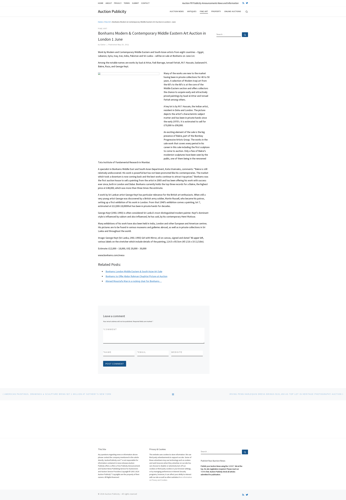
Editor (103, 45)
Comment (110, 329)
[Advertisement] (232, 82)
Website (176, 352)
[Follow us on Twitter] (247, 3)
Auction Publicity (112, 494)
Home (100, 22)
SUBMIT (231, 466)
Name (107, 352)
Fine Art (107, 22)
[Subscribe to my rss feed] (243, 3)
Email (141, 352)
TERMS (203, 472)
